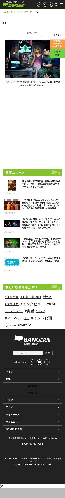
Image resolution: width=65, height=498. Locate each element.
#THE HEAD (30, 297)
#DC (26, 318)
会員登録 (57, 44)
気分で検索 (57, 53)
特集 (8, 379)
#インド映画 (41, 318)
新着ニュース (13, 422)
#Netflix (24, 325)
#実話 (29, 311)
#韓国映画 (12, 304)
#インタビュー (32, 304)
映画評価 (32, 392)
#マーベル (13, 318)
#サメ (47, 297)
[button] (1, 486)
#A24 (51, 304)
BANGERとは (14, 429)
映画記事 (32, 386)
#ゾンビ (40, 311)
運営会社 (33, 438)
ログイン (57, 35)
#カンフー (10, 325)
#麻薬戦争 (12, 297)
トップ (9, 371)
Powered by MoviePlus (31, 444)
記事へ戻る (32, 33)
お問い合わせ (49, 438)
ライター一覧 (13, 414)
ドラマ (9, 400)
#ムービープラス (14, 311)
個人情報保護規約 (16, 438)
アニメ (9, 407)
